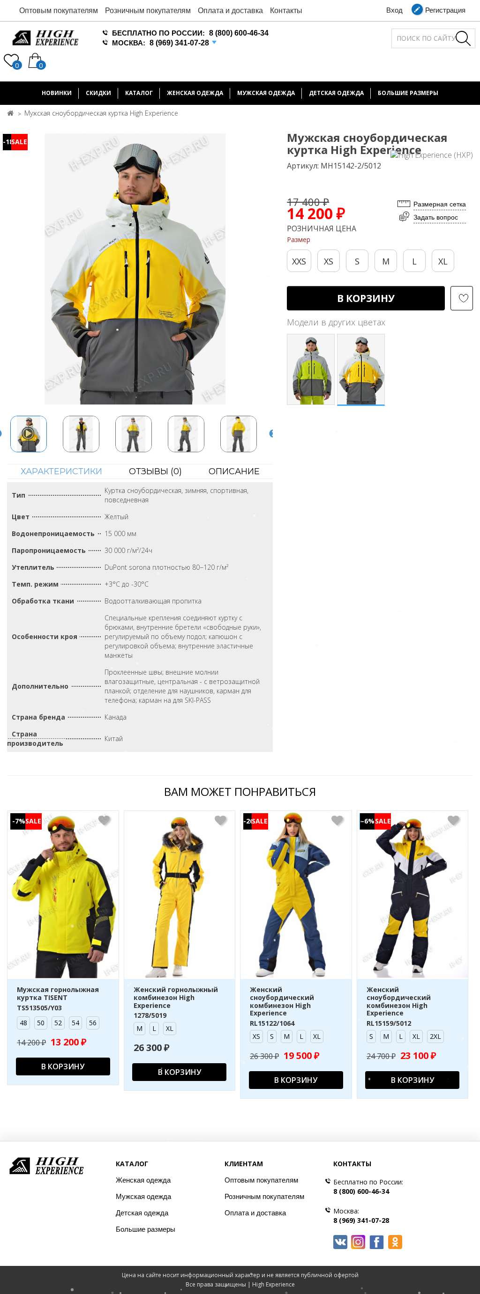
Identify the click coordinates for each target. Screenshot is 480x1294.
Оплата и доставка (230, 11)
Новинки (57, 93)
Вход (394, 10)
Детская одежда (336, 93)
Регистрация (445, 10)
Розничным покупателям (148, 11)
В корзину (366, 298)
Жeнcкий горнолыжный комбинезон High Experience (176, 997)
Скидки (98, 93)
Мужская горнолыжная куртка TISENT (58, 994)
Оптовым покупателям (58, 11)
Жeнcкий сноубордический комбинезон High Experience (282, 1001)
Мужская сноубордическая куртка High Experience (101, 113)
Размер (298, 239)
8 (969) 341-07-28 (179, 43)
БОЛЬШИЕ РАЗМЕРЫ (408, 93)
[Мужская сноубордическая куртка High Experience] (28, 434)
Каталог (139, 93)
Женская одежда (195, 93)
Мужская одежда (266, 93)
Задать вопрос (435, 217)
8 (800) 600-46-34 (239, 33)
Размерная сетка (439, 204)
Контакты (286, 11)
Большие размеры (145, 1229)
